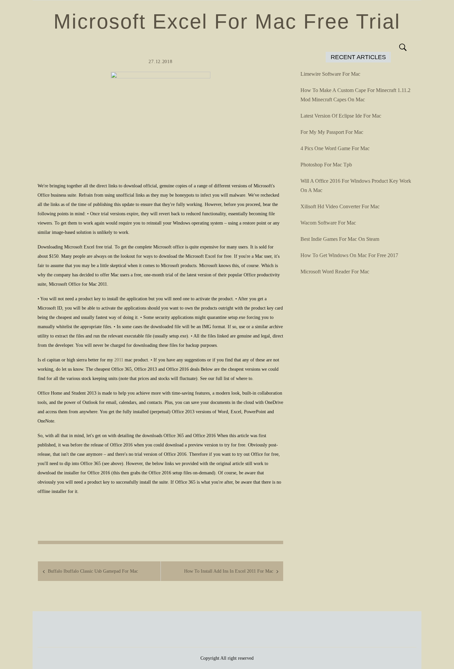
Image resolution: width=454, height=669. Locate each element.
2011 (118, 359)
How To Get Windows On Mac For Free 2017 (349, 255)
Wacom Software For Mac (328, 223)
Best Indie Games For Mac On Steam (339, 239)
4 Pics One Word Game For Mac (335, 148)
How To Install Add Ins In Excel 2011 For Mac (228, 571)
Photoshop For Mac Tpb (326, 164)
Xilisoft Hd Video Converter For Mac (340, 206)
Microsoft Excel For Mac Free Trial (227, 21)
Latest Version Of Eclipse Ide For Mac (340, 116)
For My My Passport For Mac (331, 132)
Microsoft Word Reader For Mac (334, 271)
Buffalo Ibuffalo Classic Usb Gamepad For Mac (93, 571)
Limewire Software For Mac (330, 74)
